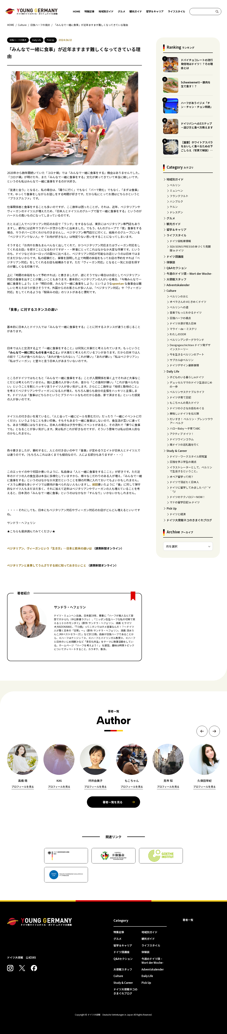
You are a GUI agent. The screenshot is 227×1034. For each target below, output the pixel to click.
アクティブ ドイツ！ (182, 434)
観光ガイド (135, 11)
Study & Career (177, 450)
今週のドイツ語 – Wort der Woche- (189, 273)
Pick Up (172, 508)
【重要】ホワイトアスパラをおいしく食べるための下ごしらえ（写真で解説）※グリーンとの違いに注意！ (197, 148)
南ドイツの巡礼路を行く (184, 444)
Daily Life (173, 371)
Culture (171, 290)
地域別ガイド (106, 11)
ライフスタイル (176, 11)
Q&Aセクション (177, 268)
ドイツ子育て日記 (180, 397)
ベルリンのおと (179, 296)
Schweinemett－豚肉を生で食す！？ (196, 84)
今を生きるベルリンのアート (187, 354)
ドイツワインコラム (182, 439)
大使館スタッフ (176, 279)
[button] (201, 731)
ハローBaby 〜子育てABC (185, 428)
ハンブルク (176, 201)
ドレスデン (176, 212)
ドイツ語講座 (175, 256)
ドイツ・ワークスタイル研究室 (188, 456)
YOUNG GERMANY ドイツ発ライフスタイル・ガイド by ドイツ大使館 (39, 922)
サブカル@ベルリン (181, 360)
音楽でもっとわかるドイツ (186, 312)
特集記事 (89, 11)
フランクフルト (179, 196)
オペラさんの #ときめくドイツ (188, 301)
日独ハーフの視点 (180, 318)
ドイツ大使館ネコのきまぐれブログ (189, 520)
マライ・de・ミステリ (183, 329)
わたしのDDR (178, 334)
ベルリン (175, 185)
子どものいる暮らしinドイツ (187, 377)
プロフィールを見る (23, 786)
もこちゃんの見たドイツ (184, 402)
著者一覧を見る (113, 802)
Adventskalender (178, 285)
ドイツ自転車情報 (180, 241)
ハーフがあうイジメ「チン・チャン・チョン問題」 (197, 105)
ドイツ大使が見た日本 (183, 323)
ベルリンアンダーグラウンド (187, 339)
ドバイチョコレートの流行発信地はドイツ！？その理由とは (197, 64)
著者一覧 (188, 920)
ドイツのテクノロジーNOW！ (187, 497)
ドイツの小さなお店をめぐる (187, 408)
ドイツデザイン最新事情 (184, 365)
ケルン (174, 207)
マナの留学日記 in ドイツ (185, 502)
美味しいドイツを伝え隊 (184, 413)
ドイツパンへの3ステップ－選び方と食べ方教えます (197, 125)
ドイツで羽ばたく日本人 (184, 482)
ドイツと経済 (178, 514)
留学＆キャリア (155, 11)
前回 (95, 484)
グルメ (121, 11)
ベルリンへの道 (179, 307)
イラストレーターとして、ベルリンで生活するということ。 (191, 469)
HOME (76, 11)
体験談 (171, 262)
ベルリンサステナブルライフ (187, 392)
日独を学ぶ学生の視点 (183, 462)
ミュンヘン (176, 190)
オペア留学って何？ (181, 476)
